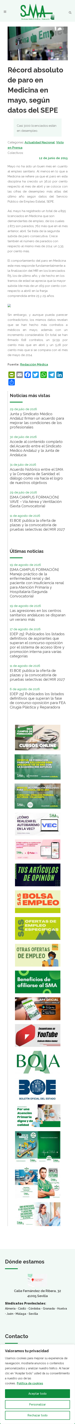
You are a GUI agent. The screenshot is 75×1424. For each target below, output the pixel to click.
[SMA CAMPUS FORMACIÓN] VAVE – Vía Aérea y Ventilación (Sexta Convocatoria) (36, 501)
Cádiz (22, 1308)
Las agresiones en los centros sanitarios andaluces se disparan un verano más (37, 615)
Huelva (62, 1308)
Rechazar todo (38, 1415)
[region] (37, 1384)
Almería (10, 1308)
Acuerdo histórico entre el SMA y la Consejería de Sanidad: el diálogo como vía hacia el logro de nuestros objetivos (36, 476)
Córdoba (34, 1308)
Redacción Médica (34, 364)
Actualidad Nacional (40, 142)
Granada (49, 1308)
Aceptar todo (37, 1393)
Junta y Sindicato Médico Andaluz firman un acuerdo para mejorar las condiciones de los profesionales (37, 420)
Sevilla (33, 1313)
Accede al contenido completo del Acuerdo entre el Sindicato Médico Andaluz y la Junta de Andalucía (36, 448)
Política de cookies (30, 1383)
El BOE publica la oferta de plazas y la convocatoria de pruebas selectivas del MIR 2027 (37, 524)
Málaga (21, 1313)
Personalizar (37, 1404)
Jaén (10, 1313)
